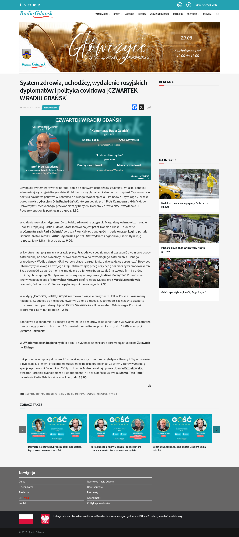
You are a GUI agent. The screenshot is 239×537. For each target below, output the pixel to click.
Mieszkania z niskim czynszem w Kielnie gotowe (183, 249)
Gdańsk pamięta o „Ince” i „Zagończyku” (183, 292)
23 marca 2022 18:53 (30, 107)
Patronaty (92, 492)
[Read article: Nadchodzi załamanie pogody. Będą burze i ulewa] (189, 186)
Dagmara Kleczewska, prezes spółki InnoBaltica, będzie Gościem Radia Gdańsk (55, 448)
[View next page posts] (216, 429)
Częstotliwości (95, 487)
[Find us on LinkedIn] (39, 5)
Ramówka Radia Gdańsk (100, 481)
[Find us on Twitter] (25, 5)
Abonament (93, 497)
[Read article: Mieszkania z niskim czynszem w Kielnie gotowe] (189, 230)
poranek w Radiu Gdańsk (59, 394)
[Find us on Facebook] (20, 5)
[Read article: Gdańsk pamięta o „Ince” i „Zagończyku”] (189, 275)
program (79, 394)
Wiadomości (102, 14)
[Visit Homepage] (36, 14)
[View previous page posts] (22, 429)
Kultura (142, 14)
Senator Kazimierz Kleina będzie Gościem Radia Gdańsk (179, 448)
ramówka (91, 394)
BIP (21, 497)
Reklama (207, 14)
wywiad (113, 394)
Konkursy (178, 14)
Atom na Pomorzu (159, 14)
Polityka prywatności (98, 503)
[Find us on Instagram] (30, 5)
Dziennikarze (26, 487)
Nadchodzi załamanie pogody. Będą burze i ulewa (184, 204)
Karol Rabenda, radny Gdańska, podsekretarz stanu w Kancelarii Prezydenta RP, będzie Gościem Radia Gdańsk (115, 448)
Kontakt (23, 503)
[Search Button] (217, 14)
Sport (117, 14)
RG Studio (192, 14)
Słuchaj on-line (206, 4)
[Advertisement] (188, 120)
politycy (40, 394)
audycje (29, 394)
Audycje (129, 14)
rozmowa (102, 394)
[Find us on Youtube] (34, 5)
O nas (22, 481)
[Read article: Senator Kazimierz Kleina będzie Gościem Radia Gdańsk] (182, 431)
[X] (141, 107)
